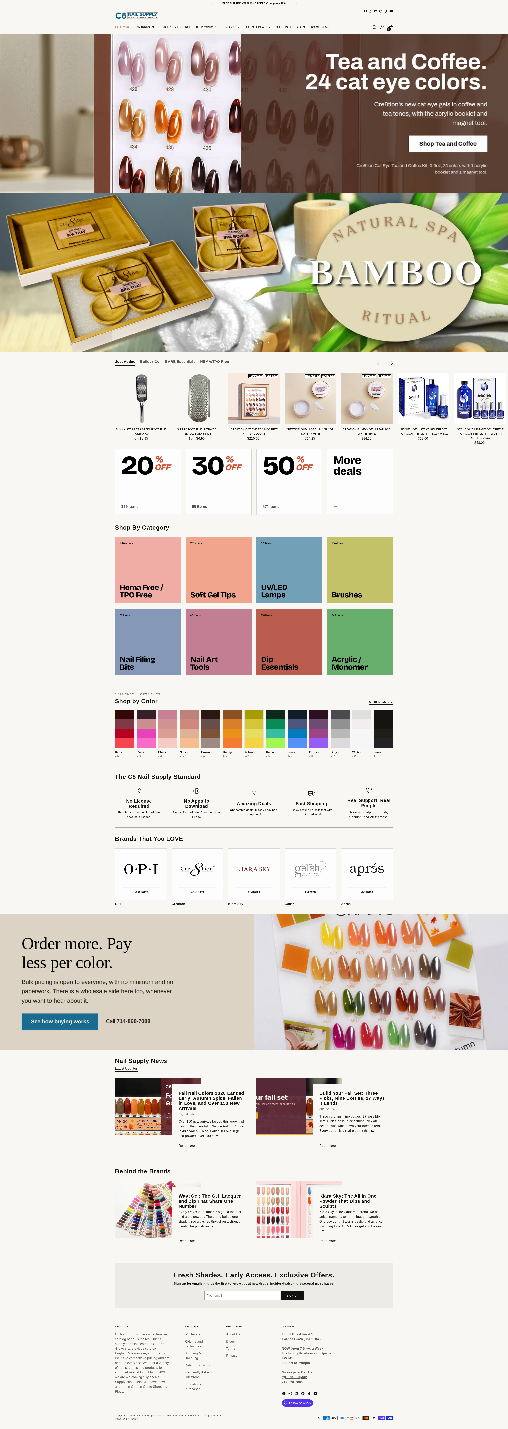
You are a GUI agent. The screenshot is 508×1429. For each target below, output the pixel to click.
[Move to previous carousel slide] (239, 342)
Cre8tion (178, 904)
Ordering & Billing (198, 1365)
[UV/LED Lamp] (289, 570)
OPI (118, 904)
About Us (233, 1334)
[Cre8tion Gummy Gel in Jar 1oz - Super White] (310, 398)
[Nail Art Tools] (219, 642)
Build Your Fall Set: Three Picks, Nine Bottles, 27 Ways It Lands (352, 1098)
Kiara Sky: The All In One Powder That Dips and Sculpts (348, 1201)
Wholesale (192, 1334)
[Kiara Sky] (254, 874)
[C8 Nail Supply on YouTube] (391, 11)
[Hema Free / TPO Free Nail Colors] (148, 570)
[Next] (296, 3)
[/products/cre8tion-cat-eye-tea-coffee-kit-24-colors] (254, 113)
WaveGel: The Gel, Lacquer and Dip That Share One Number (210, 1201)
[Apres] (367, 874)
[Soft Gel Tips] (219, 570)
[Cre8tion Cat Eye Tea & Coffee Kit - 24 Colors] (254, 398)
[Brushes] (360, 570)
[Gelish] (310, 874)
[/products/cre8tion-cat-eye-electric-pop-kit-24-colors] (254, 272)
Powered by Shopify (127, 1419)
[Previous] (211, 3)
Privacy (231, 1355)
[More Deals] (360, 482)
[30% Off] (219, 482)
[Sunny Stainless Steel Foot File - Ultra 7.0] (141, 398)
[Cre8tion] (197, 874)
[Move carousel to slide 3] (256, 342)
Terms (230, 1348)
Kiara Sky (235, 904)
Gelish (290, 904)
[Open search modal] (374, 27)
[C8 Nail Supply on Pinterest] (381, 11)
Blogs (230, 1341)
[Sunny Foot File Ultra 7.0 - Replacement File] (197, 398)
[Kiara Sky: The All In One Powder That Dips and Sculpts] (299, 1214)
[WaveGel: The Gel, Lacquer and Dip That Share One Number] (158, 1214)
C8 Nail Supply (146, 1415)
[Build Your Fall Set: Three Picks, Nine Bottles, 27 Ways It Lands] (299, 1115)
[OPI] (141, 874)
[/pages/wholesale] (254, 981)
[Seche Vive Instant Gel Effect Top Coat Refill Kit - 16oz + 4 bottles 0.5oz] (480, 398)
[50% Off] (289, 482)
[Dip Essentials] (289, 642)
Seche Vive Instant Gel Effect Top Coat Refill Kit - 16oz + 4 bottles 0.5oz (480, 433)
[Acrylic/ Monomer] (360, 642)
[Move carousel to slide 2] (251, 342)
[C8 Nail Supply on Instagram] (370, 11)
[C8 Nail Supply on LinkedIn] (375, 11)
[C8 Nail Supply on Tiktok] (386, 11)
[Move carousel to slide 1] (246, 342)
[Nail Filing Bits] (148, 642)
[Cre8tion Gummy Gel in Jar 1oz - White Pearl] (367, 398)
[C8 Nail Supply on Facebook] (365, 11)
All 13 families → (381, 701)
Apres (346, 904)
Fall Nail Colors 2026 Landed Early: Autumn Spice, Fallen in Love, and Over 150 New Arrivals (211, 1101)
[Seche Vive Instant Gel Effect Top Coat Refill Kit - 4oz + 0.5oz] (423, 398)
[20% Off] (148, 482)
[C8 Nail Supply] (137, 15)
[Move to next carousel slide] (268, 342)
